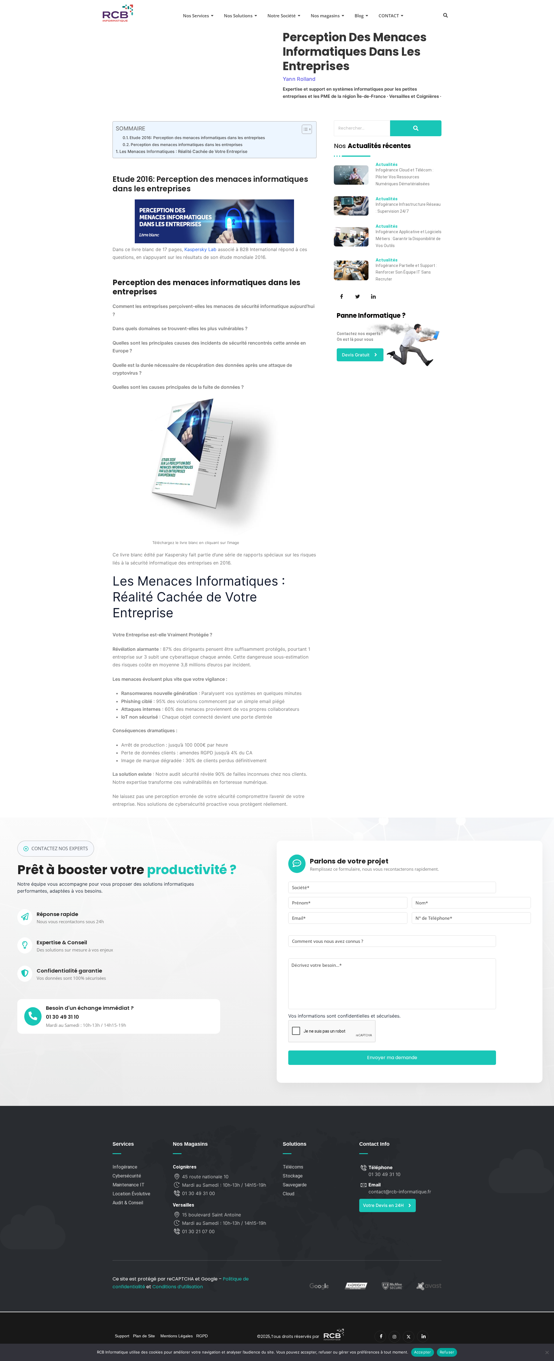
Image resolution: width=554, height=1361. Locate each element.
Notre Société (281, 15)
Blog (359, 15)
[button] (445, 15)
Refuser (447, 1352)
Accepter (422, 1352)
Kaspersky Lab (200, 249)
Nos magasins (325, 15)
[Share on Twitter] (357, 296)
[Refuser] (547, 1352)
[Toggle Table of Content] (303, 129)
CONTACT (389, 15)
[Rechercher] (415, 128)
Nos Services (196, 15)
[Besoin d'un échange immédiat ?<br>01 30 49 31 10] (33, 1016)
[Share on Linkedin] (373, 296)
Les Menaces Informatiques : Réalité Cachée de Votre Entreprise (183, 151)
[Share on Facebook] (341, 296)
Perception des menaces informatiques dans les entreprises (186, 144)
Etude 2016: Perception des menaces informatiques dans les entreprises (197, 137)
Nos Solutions (238, 15)
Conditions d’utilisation (177, 1286)
